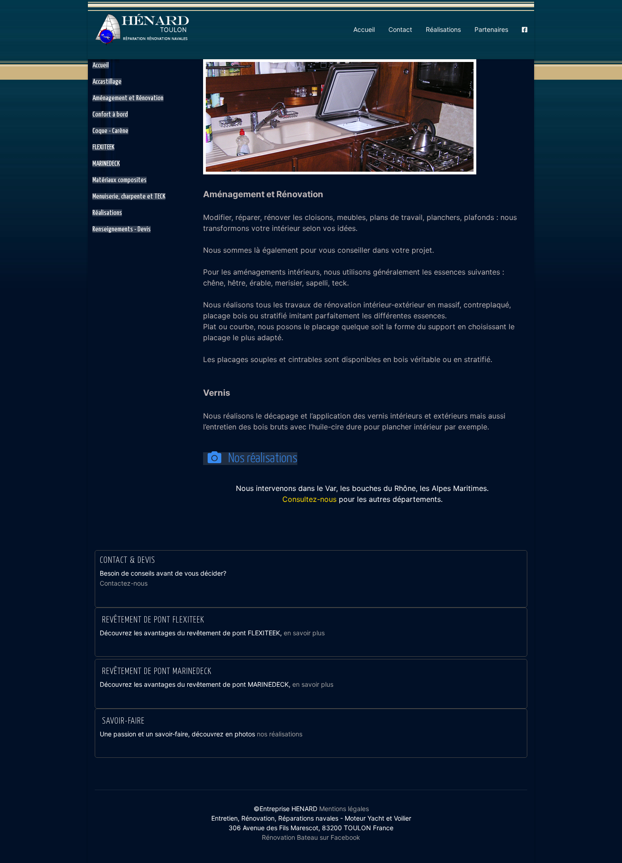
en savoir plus (304, 633)
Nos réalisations (261, 458)
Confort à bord (110, 114)
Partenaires (491, 29)
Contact (400, 29)
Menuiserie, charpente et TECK (128, 196)
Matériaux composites (119, 180)
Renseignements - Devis (121, 229)
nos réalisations (279, 734)
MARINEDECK (106, 163)
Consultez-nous (309, 499)
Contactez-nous (124, 583)
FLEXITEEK (103, 147)
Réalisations (443, 29)
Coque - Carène (110, 131)
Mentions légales (344, 808)
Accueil (364, 29)
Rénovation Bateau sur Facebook (311, 837)
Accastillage (107, 81)
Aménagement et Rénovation (127, 98)
